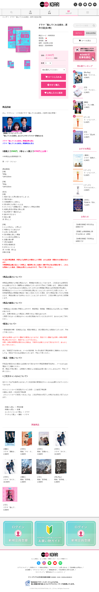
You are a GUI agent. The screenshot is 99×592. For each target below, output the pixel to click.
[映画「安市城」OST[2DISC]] (43, 466)
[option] (18, 39)
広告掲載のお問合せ (76, 567)
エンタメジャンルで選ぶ (13, 412)
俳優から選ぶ (9, 407)
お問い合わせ (63, 567)
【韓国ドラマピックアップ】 (12, 133)
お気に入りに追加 (54, 93)
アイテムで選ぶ (10, 414)
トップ (4, 17)
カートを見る (86, 41)
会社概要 (27, 569)
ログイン (79, 33)
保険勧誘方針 (53, 569)
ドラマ (27, 412)
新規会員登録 (91, 33)
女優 (18, 409)
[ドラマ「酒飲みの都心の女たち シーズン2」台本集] (9, 438)
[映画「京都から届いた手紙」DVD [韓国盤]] (43, 438)
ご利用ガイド (33, 567)
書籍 (20, 414)
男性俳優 (20, 407)
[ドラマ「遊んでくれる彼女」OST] (9, 494)
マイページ (53, 567)
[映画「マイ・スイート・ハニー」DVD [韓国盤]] (26, 438)
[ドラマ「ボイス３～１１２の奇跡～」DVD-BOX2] (60, 438)
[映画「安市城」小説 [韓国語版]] (26, 466)
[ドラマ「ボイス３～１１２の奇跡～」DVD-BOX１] (9, 466)
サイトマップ (40, 572)
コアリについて (22, 567)
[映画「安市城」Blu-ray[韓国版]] (60, 466)
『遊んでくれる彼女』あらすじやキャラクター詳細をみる (22, 136)
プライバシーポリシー (39, 569)
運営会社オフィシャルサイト (54, 572)
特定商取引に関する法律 (66, 569)
